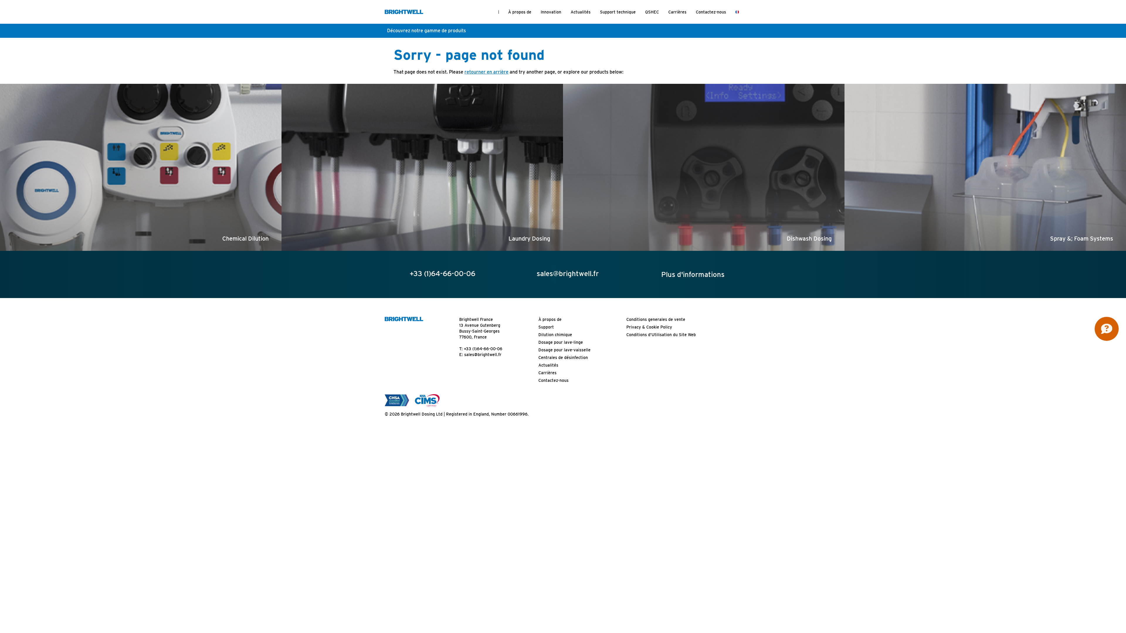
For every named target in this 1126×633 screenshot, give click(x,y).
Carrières (677, 12)
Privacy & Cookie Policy (649, 327)
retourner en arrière (486, 72)
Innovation (551, 12)
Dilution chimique (555, 334)
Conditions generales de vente (655, 319)
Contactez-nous (711, 12)
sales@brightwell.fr (482, 354)
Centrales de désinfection (563, 357)
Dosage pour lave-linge (560, 342)
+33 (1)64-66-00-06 (483, 348)
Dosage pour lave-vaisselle (564, 350)
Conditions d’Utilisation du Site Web (661, 334)
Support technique (618, 12)
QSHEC (652, 12)
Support (546, 327)
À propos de (519, 12)
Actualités (581, 12)
